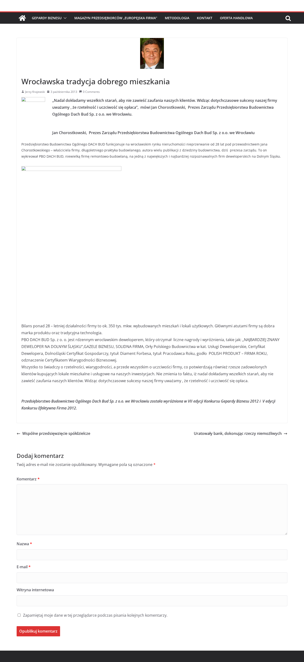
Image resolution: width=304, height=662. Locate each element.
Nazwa (24, 543)
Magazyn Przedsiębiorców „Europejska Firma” (115, 18)
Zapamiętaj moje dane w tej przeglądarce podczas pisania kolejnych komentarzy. (95, 615)
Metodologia (177, 18)
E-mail (24, 566)
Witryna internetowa (35, 589)
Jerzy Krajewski (35, 92)
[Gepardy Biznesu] (22, 18)
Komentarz (28, 479)
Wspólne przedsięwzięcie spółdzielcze (56, 433)
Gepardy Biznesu (47, 18)
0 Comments (91, 92)
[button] (64, 18)
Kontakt (204, 18)
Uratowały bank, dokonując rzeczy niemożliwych (238, 433)
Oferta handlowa (236, 18)
